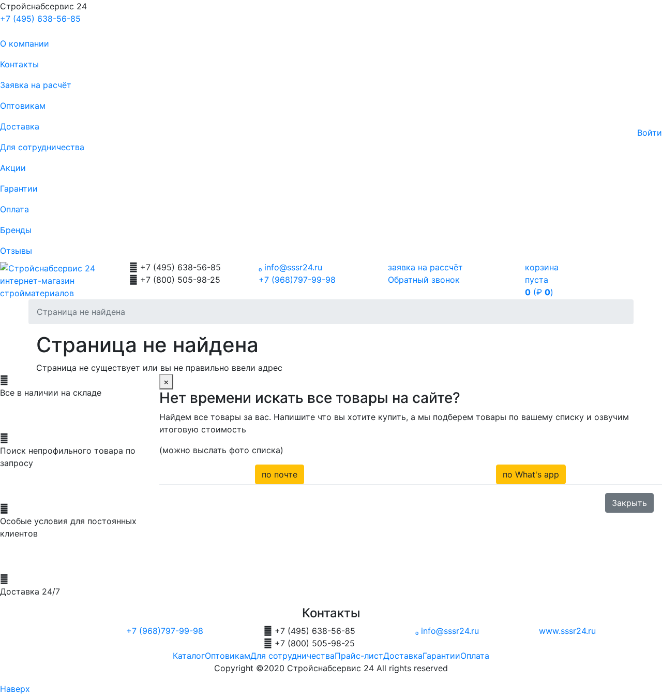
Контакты (19, 64)
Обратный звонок (424, 279)
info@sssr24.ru (290, 267)
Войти (649, 132)
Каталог (189, 655)
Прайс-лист (359, 655)
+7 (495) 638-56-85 (40, 18)
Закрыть (629, 503)
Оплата (14, 209)
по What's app (531, 474)
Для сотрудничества (42, 147)
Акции (13, 168)
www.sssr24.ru (567, 631)
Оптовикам (23, 105)
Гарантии (19, 188)
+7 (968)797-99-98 (297, 279)
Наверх (15, 689)
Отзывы (16, 250)
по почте (279, 474)
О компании (24, 43)
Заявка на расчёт (35, 85)
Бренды (16, 230)
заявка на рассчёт (425, 267)
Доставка (19, 126)
